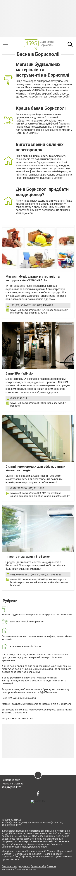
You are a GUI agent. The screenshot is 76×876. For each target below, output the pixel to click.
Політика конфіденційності (16, 866)
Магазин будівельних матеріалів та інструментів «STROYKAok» (33, 278)
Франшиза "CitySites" (13, 783)
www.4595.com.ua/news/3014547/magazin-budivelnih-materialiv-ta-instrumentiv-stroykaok (39, 311)
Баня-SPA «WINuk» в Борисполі (19, 698)
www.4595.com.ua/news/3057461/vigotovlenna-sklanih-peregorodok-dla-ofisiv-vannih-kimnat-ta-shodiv (40, 494)
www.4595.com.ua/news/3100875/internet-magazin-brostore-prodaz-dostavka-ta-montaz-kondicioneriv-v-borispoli (39, 582)
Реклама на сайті (11, 780)
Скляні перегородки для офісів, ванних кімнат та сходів (35, 468)
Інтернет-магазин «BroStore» (28, 556)
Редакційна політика (25, 869)
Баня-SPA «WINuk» (20, 373)
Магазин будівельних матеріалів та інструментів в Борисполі (36, 704)
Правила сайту (38, 866)
